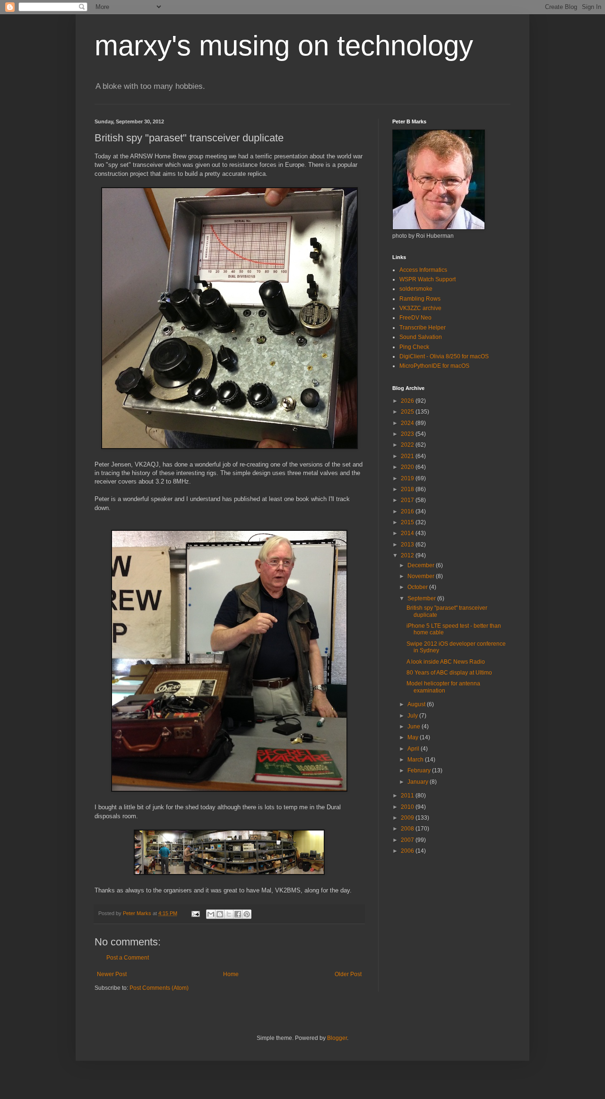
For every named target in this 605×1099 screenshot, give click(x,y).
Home (231, 974)
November (421, 576)
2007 (408, 840)
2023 (408, 434)
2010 (408, 807)
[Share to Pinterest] (246, 914)
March (416, 759)
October (418, 587)
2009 (408, 817)
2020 (408, 467)
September (422, 598)
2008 (408, 828)
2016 (408, 511)
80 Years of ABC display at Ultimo (449, 672)
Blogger (337, 1038)
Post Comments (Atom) (159, 988)
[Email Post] (195, 913)
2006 (408, 851)
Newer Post (112, 974)
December (421, 565)
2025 (408, 411)
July (413, 715)
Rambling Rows (420, 298)
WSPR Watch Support (427, 279)
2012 (408, 555)
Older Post (348, 974)
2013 (408, 544)
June (414, 726)
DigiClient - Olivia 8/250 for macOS (444, 356)
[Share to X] (228, 914)
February (419, 770)
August (417, 704)
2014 (408, 533)
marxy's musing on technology (284, 45)
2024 (408, 423)
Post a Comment (127, 957)
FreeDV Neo (415, 317)
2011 (408, 795)
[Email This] (211, 914)
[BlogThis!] (220, 914)
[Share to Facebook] (237, 914)
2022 (408, 444)
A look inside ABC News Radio (445, 661)
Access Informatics (423, 270)
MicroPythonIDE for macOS (434, 366)
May (413, 737)
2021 (408, 456)
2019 (408, 478)
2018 (408, 489)
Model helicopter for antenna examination (443, 686)
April (414, 748)
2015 (408, 522)
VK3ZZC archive (420, 308)
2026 (408, 401)
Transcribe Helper (422, 327)
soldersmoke (415, 289)
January (418, 782)
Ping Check (414, 347)
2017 (408, 500)
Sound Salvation (420, 337)
